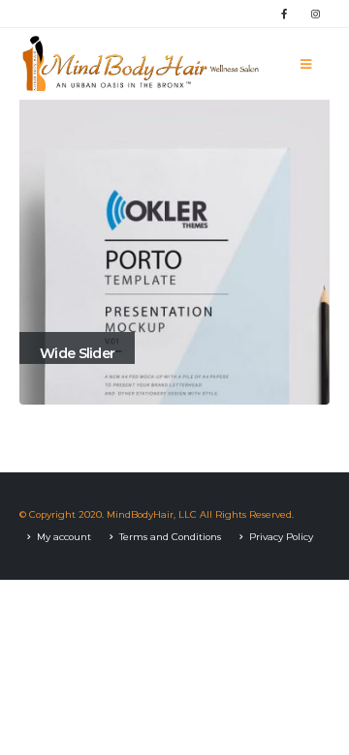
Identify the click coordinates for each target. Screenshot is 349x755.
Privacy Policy (281, 536)
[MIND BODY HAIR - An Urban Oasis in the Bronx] (140, 64)
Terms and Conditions (170, 536)
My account (64, 536)
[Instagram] (315, 13)
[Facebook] (284, 13)
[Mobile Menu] (306, 63)
